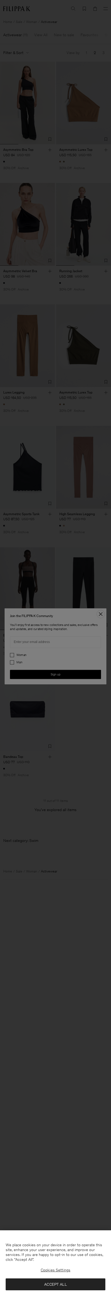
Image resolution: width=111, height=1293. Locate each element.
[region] (55, 1261)
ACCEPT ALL (55, 1284)
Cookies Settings (55, 1270)
